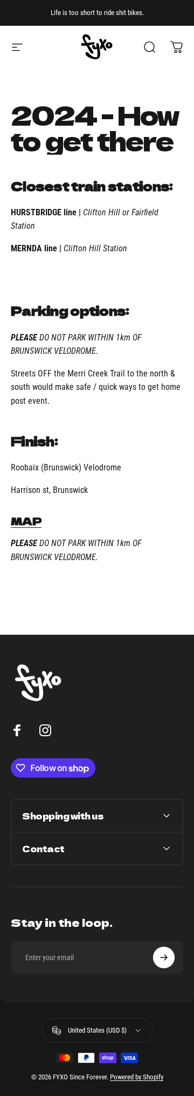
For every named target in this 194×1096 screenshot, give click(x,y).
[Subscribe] (164, 957)
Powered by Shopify (136, 1077)
